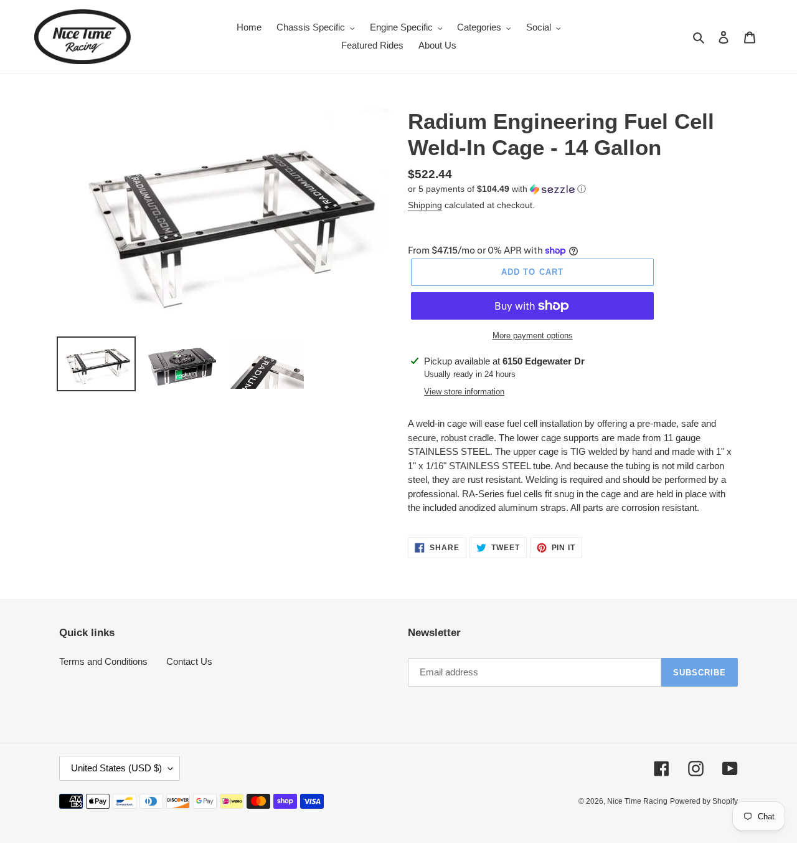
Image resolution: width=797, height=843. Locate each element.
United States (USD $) (116, 768)
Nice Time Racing (637, 801)
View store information (464, 391)
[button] (497, 189)
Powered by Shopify (704, 801)
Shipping (425, 205)
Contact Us (189, 661)
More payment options (533, 335)
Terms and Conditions (103, 661)
